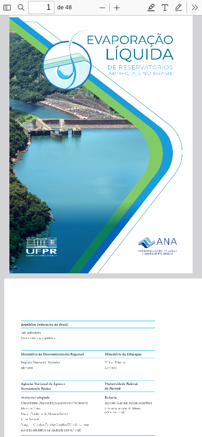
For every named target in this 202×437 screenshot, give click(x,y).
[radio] (151, 7)
